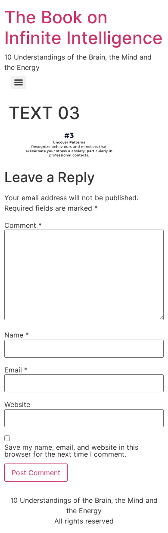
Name (16, 334)
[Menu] (18, 82)
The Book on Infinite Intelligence (83, 27)
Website (17, 404)
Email (16, 369)
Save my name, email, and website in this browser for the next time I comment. (71, 450)
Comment (23, 225)
